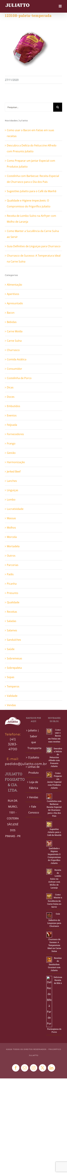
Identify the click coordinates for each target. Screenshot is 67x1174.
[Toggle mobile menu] (60, 6)
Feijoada (12, 425)
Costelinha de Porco (19, 378)
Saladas (11, 621)
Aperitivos (13, 294)
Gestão (11, 453)
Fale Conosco (33, 809)
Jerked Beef (13, 471)
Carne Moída (14, 331)
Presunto (12, 593)
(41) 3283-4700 (13, 744)
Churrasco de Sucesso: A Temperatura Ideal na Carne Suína (54, 945)
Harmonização (16, 462)
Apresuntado (15, 303)
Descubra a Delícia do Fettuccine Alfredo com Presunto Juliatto (55, 757)
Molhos (11, 527)
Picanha (12, 583)
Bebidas (12, 322)
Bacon (10, 312)
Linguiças (12, 490)
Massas (11, 518)
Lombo (11, 499)
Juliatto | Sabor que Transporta (33, 739)
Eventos (12, 415)
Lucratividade (15, 509)
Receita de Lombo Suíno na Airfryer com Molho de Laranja (54, 879)
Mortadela (13, 546)
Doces (10, 397)
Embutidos (13, 406)
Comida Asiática (16, 359)
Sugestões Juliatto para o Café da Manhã (31, 191)
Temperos (13, 686)
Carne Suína (14, 340)
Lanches (12, 481)
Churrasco (13, 350)
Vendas (11, 705)
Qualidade (13, 602)
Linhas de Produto (34, 769)
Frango (11, 443)
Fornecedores (15, 434)
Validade (12, 696)
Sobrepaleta (14, 668)
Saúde (10, 649)
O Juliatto (33, 757)
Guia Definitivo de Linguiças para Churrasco (33, 246)
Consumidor (14, 369)
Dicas (10, 387)
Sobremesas (14, 658)
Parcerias (12, 565)
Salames (12, 630)
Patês (10, 574)
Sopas (10, 677)
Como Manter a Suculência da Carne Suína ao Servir (54, 900)
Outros (11, 555)
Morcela (12, 537)
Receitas (12, 611)
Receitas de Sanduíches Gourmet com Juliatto (55, 964)
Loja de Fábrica (33, 785)
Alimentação (14, 284)
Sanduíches (14, 640)
